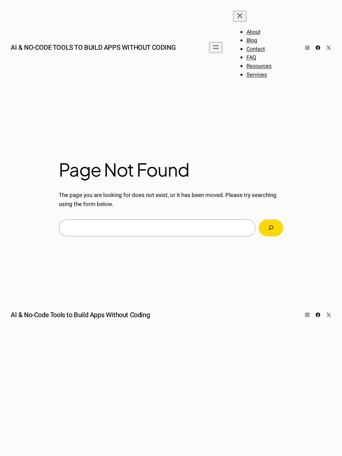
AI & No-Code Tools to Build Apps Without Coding (93, 47)
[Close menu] (239, 16)
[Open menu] (215, 47)
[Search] (271, 227)
